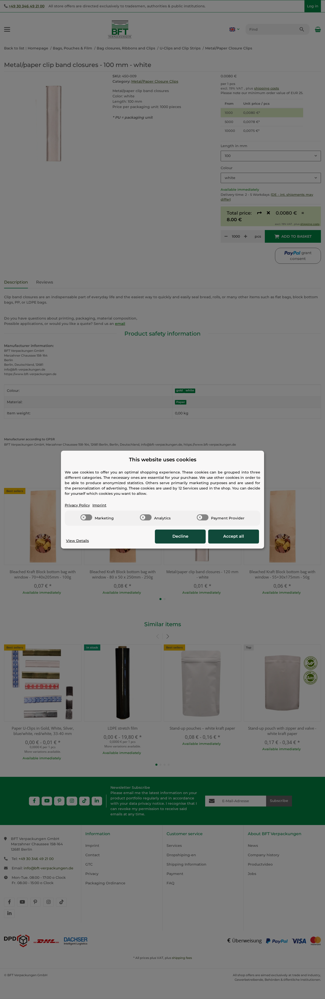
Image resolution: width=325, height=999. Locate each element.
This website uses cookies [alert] (162, 460)
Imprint (99, 505)
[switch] (86, 517)
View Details (77, 540)
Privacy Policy (77, 505)
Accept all (233, 536)
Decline (180, 536)
